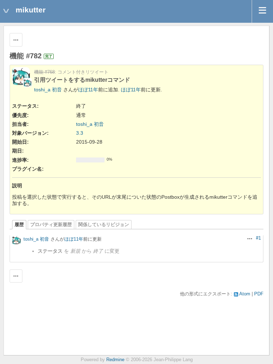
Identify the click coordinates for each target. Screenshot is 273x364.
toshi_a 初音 (48, 89)
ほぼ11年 (88, 89)
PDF (258, 293)
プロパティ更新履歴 (51, 224)
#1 (258, 238)
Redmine (115, 359)
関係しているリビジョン (103, 224)
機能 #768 (44, 72)
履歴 (19, 224)
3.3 (79, 133)
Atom (244, 293)
